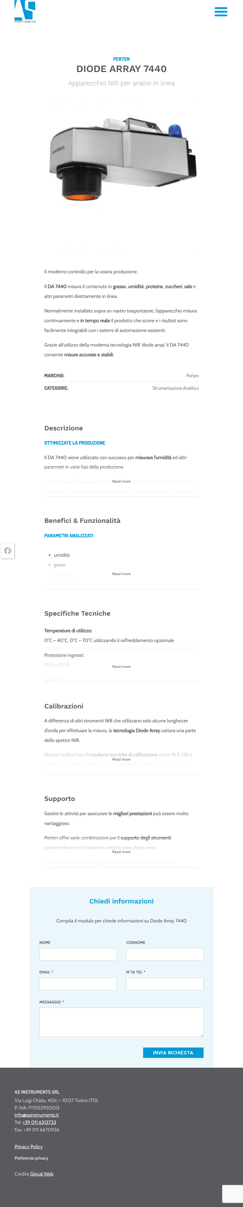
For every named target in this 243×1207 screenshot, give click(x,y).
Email (46, 972)
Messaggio (51, 1002)
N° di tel (135, 972)
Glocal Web (41, 1174)
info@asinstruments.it (37, 1115)
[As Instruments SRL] (25, 21)
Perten (192, 375)
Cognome (135, 943)
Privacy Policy (29, 1147)
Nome (44, 943)
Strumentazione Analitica (175, 388)
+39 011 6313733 (39, 1122)
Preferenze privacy (31, 1158)
